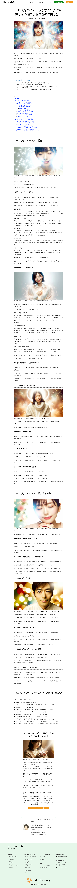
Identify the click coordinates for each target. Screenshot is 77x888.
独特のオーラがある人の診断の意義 (25, 129)
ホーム (29, 2)
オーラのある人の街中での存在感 (25, 118)
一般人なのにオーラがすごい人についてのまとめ (27, 130)
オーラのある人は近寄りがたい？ (25, 113)
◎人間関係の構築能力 (24, 107)
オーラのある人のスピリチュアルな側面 (27, 127)
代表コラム (40, 2)
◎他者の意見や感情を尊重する (26, 110)
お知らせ (46, 2)
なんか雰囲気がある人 (22, 116)
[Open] (15, 98)
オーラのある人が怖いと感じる (24, 114)
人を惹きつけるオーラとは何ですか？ (26, 111)
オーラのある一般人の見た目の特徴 (25, 121)
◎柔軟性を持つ (23, 108)
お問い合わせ (69, 2)
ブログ (46, 18)
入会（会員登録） (59, 2)
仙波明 (34, 18)
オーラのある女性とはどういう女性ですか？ (28, 122)
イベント (34, 2)
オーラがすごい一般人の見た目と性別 (24, 119)
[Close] (18, 98)
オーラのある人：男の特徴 (23, 124)
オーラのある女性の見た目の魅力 (25, 126)
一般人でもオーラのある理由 (24, 102)
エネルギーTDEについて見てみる (39, 808)
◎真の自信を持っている (25, 105)
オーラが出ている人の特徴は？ (24, 103)
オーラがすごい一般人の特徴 (22, 100)
